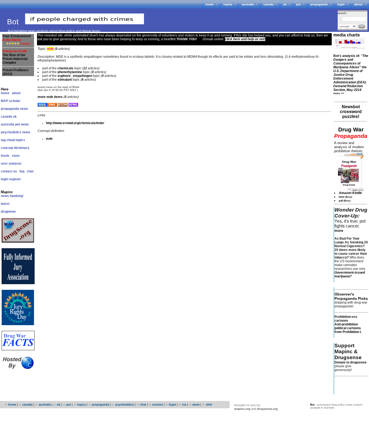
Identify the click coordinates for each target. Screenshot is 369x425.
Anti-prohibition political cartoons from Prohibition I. (347, 328)
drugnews (8, 211)
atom (196, 404)
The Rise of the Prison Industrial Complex (15, 58)
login (341, 4)
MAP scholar (11, 101)
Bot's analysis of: (350, 73)
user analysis (11, 163)
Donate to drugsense (350, 362)
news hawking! (12, 196)
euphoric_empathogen (75, 76)
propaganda (319, 4)
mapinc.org (242, 408)
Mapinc (7, 192)
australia (248, 4)
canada (268, 4)
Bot (14, 22)
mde (49, 139)
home (210, 4)
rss (184, 404)
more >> (338, 93)
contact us (9, 171)
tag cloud (8, 140)
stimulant (65, 79)
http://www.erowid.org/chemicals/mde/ (75, 123)
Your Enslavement (16, 38)
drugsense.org (267, 408)
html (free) (345, 196)
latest (5, 204)
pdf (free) (344, 200)
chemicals (65, 68)
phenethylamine (70, 72)
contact (157, 404)
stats (16, 156)
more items (50, 97)
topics (227, 4)
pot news (22, 124)
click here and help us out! (245, 39)
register (15, 179)
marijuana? (349, 274)
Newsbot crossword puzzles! (351, 111)
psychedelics (124, 404)
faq (21, 171)
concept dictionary (15, 148)
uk (285, 4)
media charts (346, 35)
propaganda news (14, 109)
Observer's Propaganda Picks (351, 296)
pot (298, 4)
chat (30, 171)
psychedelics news (15, 132)
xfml (209, 404)
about (358, 4)
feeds (5, 156)
